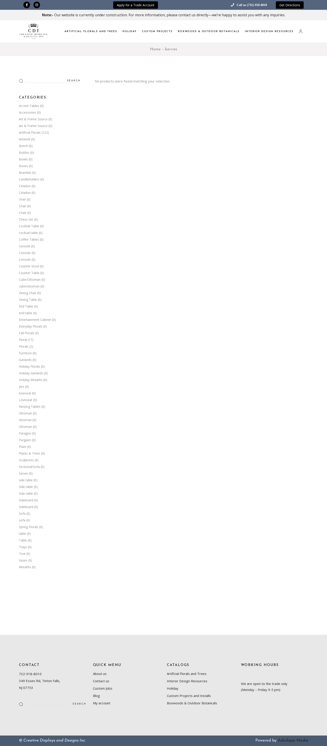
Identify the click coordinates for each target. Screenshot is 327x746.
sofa (22, 520)
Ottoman (25, 413)
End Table (26, 306)
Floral (23, 340)
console (24, 246)
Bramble (25, 172)
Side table (26, 487)
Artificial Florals (30, 132)
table (22, 533)
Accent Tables (29, 106)
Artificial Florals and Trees (186, 673)
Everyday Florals (30, 326)
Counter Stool (29, 266)
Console (25, 253)
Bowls (23, 159)
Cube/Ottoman (29, 279)
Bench (23, 146)
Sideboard (26, 500)
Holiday (172, 688)
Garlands (25, 360)
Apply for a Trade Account (135, 5)
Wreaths (25, 567)
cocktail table (28, 233)
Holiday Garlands (31, 373)
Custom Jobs (102, 688)
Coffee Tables (29, 239)
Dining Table (28, 299)
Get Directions (289, 5)
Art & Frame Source (33, 119)
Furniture (25, 353)
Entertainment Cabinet (35, 320)
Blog (96, 695)
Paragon (25, 433)
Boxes (23, 166)
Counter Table (29, 273)
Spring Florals (28, 527)
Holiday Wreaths (30, 380)
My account (101, 703)
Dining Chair (27, 293)
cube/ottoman (29, 286)
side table (26, 480)
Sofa (22, 513)
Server (23, 473)
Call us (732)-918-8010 (252, 5)
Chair (22, 206)
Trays (23, 547)
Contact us (101, 681)
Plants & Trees (29, 453)
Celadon (25, 186)
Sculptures (26, 460)
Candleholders (29, 179)
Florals (23, 346)
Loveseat (25, 400)
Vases (23, 560)
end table (25, 313)
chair (22, 199)
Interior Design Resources (187, 681)
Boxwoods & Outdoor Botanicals (192, 703)
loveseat (25, 393)
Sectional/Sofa (29, 467)
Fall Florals (26, 333)
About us (100, 673)
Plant (22, 447)
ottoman (25, 420)
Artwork (24, 139)
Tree (22, 553)
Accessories (27, 112)
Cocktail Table (29, 226)
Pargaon (25, 440)
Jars (21, 386)
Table (23, 540)
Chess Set (26, 219)
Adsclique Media (293, 741)
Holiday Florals (29, 366)
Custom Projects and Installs (189, 695)
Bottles (24, 152)
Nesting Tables (29, 406)
